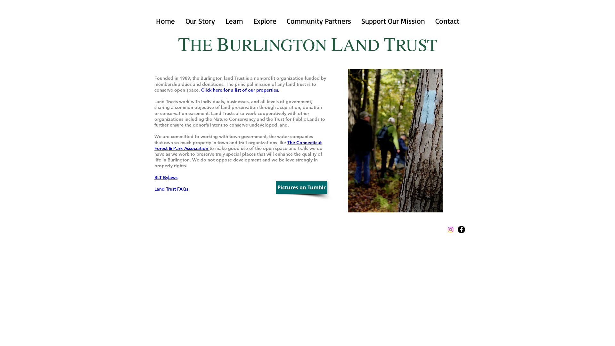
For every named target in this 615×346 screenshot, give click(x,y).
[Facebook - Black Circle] (461, 229)
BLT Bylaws (165, 177)
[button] (234, 21)
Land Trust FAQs (171, 189)
